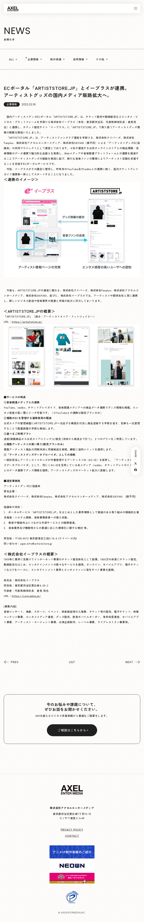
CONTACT (72, 836)
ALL (11, 59)
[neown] (72, 868)
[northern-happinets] (72, 881)
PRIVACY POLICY (72, 830)
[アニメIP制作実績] (72, 856)
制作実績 (55, 59)
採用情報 (78, 59)
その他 (100, 59)
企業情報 (33, 59)
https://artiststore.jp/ (27, 322)
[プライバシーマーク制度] (72, 901)
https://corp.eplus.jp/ (26, 596)
